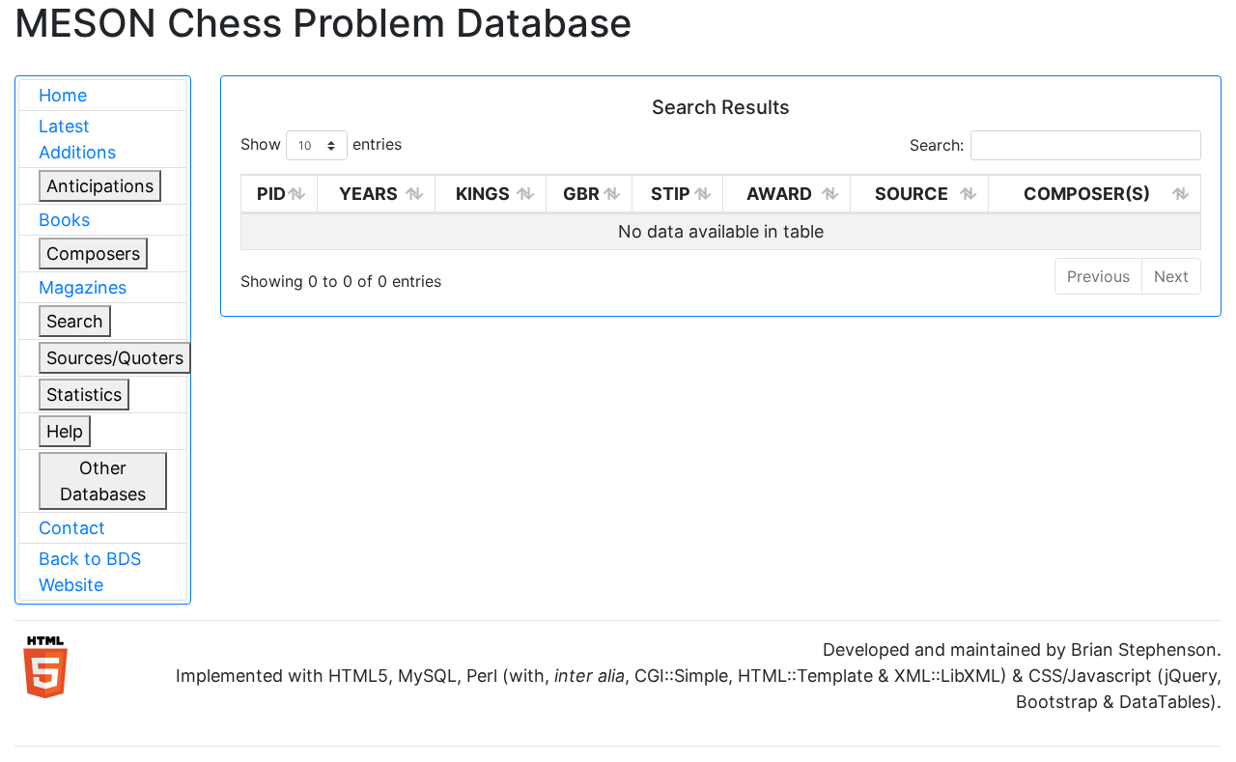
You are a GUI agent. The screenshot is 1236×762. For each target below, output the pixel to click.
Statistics (84, 394)
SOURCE (911, 193)
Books (64, 220)
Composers (93, 253)
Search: (937, 145)
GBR (581, 193)
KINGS (483, 193)
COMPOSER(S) (1087, 193)
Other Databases (103, 481)
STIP (670, 193)
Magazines (82, 287)
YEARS (368, 193)
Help (64, 431)
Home (63, 95)
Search (74, 321)
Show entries (321, 144)
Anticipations (100, 186)
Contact (72, 528)
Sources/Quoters (114, 358)
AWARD (779, 193)
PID (271, 193)
